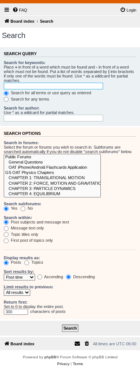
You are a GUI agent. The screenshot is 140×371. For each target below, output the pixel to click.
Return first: (16, 302)
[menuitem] (19, 10)
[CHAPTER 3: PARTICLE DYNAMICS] (52, 188)
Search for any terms (29, 99)
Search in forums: (21, 142)
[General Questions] (52, 162)
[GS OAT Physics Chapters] (52, 172)
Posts (15, 262)
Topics (36, 262)
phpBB (50, 357)
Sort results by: (19, 271)
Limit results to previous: (28, 287)
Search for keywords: (25, 62)
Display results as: (22, 258)
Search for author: (22, 108)
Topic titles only (24, 234)
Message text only (27, 228)
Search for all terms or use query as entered (50, 93)
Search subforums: (22, 204)
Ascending (53, 277)
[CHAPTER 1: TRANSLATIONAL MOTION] (52, 178)
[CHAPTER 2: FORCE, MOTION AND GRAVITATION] (52, 183)
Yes (14, 208)
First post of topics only (31, 240)
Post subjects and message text (39, 222)
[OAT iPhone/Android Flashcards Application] (52, 167)
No (30, 208)
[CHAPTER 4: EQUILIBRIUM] (52, 194)
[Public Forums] (52, 157)
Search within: (18, 217)
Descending (83, 277)
